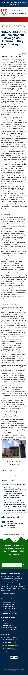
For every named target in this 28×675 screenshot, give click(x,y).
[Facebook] (12, 657)
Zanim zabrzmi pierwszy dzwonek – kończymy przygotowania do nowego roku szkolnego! (15, 489)
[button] (14, 19)
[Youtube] (16, 657)
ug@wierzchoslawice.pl (11, 645)
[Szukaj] (24, 565)
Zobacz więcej (11, 527)
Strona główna (4, 25)
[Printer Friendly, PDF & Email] (23, 54)
